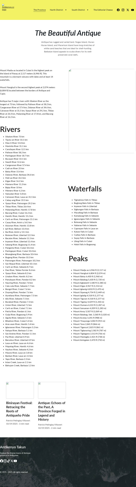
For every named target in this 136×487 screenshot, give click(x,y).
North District (56, 10)
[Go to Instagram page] (124, 10)
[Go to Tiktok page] (8, 460)
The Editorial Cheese (103, 10)
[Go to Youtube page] (132, 10)
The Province (39, 10)
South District (78, 10)
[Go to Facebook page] (119, 10)
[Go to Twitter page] (128, 10)
